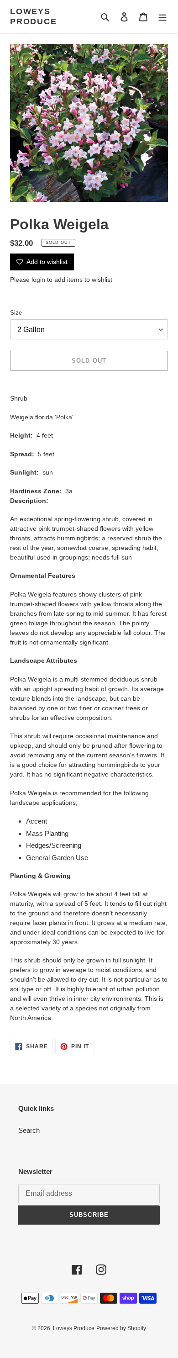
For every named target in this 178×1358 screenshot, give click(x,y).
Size (16, 312)
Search (29, 1130)
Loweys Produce (33, 16)
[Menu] (162, 16)
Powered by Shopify (121, 1328)
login (38, 279)
